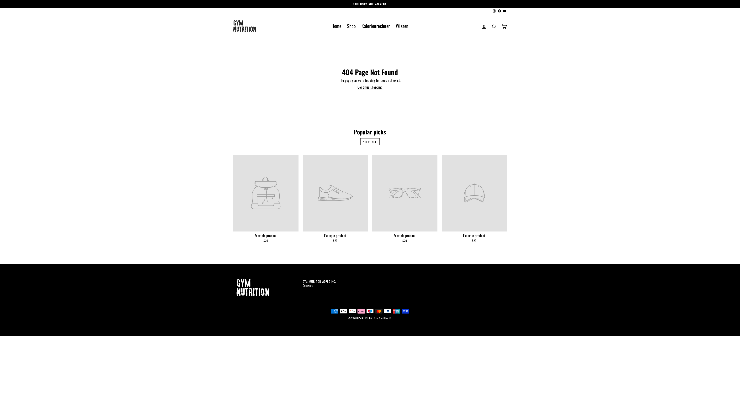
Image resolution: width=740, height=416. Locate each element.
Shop (351, 25)
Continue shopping (370, 87)
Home (336, 25)
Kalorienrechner (376, 25)
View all (370, 141)
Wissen (402, 25)
